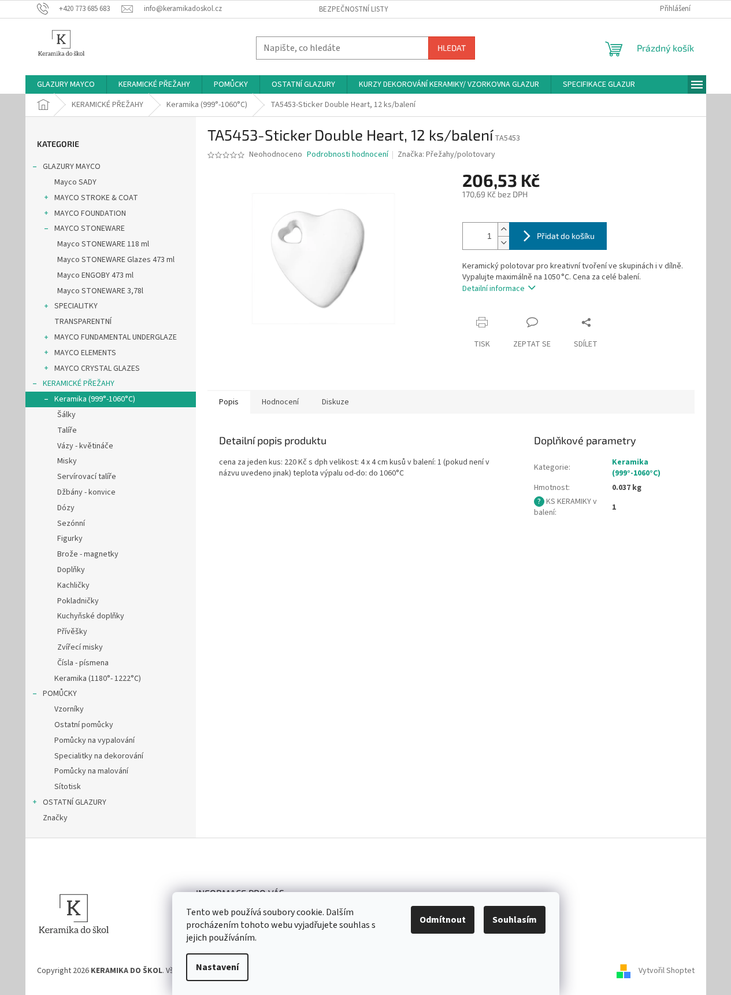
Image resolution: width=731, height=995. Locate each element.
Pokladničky (78, 601)
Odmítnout (443, 919)
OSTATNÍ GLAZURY (74, 802)
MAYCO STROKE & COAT (96, 198)
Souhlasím (514, 919)
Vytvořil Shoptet (667, 970)
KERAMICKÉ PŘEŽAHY (78, 383)
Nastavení (217, 967)
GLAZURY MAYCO (72, 166)
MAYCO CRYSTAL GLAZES (97, 368)
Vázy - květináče (85, 446)
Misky (67, 461)
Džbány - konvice (86, 492)
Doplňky (71, 570)
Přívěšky (72, 631)
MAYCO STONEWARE (89, 228)
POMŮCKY (60, 693)
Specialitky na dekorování (98, 756)
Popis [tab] (229, 402)
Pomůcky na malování (91, 771)
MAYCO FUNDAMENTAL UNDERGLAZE (115, 337)
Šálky (66, 415)
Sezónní (71, 523)
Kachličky (73, 585)
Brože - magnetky (87, 554)
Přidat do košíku (566, 236)
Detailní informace (493, 288)
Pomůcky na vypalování (94, 740)
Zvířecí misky (80, 647)
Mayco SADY (75, 182)
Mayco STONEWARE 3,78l (100, 291)
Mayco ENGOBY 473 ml (95, 275)
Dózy (66, 508)
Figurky (70, 538)
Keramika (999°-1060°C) (94, 399)
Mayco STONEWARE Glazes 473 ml (116, 260)
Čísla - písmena (83, 663)
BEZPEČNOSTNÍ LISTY (353, 9)
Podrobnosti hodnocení (347, 154)
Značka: (446, 154)
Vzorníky (69, 709)
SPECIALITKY (76, 306)
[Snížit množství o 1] (503, 242)
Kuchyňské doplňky (90, 616)
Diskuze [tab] (335, 402)
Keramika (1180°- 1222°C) (97, 678)
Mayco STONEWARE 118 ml (103, 244)
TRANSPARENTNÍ (83, 321)
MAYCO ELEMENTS (85, 353)
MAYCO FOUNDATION (90, 213)
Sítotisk (67, 787)
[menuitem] (65, 84)
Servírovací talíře (86, 476)
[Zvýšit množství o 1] (503, 229)
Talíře (67, 430)
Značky (55, 818)
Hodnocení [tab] (280, 402)
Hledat (451, 48)
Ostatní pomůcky (83, 725)
